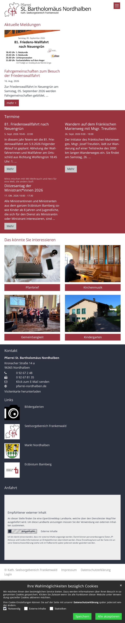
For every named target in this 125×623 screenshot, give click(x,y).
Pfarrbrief (32, 287)
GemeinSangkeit (32, 337)
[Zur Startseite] (62, 9)
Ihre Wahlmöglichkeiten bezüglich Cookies (62, 586)
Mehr (10, 169)
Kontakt (10, 350)
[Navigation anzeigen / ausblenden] (117, 5)
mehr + (11, 103)
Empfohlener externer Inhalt (27, 512)
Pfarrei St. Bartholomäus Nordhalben (31, 358)
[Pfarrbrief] (32, 263)
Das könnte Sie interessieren (30, 239)
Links (8, 400)
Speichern (82, 616)
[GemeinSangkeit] (32, 313)
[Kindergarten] (93, 313)
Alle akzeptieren (108, 616)
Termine (11, 116)
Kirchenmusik (92, 287)
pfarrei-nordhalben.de (31, 386)
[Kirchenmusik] (93, 263)
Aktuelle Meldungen (22, 24)
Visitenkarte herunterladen (22, 391)
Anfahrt (10, 487)
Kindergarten (93, 337)
